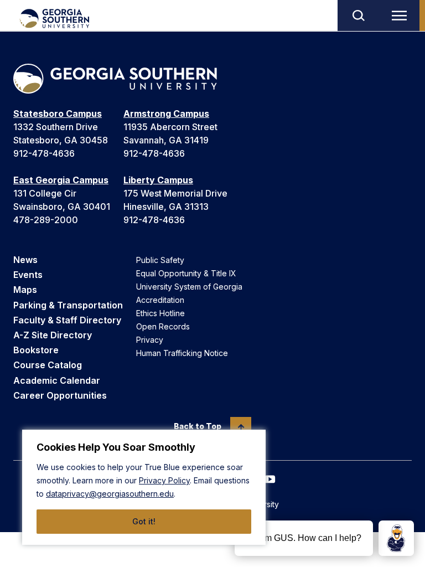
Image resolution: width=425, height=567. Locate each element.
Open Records (163, 326)
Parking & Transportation (68, 305)
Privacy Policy (164, 480)
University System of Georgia (189, 286)
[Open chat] (396, 538)
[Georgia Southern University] (54, 18)
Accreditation (160, 300)
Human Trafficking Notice (182, 353)
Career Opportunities (60, 395)
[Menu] (402, 15)
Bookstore (36, 349)
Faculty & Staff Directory (67, 320)
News (25, 259)
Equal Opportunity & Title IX (186, 273)
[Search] (358, 15)
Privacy (149, 339)
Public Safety (160, 260)
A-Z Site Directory (52, 335)
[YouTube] (270, 479)
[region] (144, 487)
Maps (25, 289)
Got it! (144, 521)
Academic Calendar (56, 380)
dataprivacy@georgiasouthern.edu (110, 493)
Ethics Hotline (160, 313)
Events (28, 274)
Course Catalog (47, 364)
